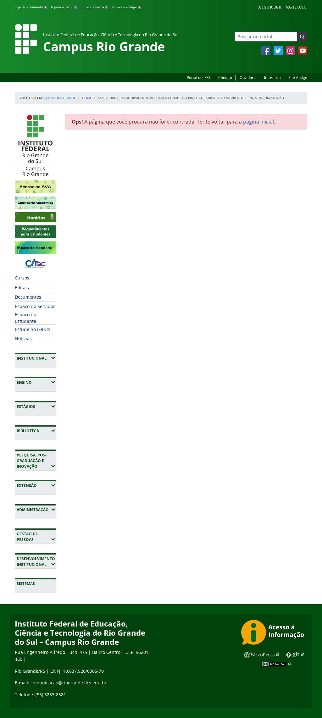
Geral (87, 98)
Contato (225, 77)
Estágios (36, 406)
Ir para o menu (63, 7)
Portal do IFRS (199, 77)
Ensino (36, 382)
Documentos (28, 297)
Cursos (22, 278)
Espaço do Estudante (25, 318)
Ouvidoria (248, 77)
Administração (36, 509)
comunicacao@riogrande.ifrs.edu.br (69, 683)
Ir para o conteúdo (30, 7)
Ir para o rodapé (126, 7)
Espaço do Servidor (35, 306)
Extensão (36, 485)
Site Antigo (297, 77)
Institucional (36, 358)
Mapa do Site (296, 7)
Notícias (23, 338)
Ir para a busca (94, 7)
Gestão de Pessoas (36, 536)
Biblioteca (36, 431)
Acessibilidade (270, 7)
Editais (22, 287)
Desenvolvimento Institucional (36, 561)
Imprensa (272, 77)
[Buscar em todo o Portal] (302, 36)
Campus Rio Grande (60, 98)
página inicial (258, 121)
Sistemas (26, 583)
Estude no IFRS (30, 329)
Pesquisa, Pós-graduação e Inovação (36, 460)
